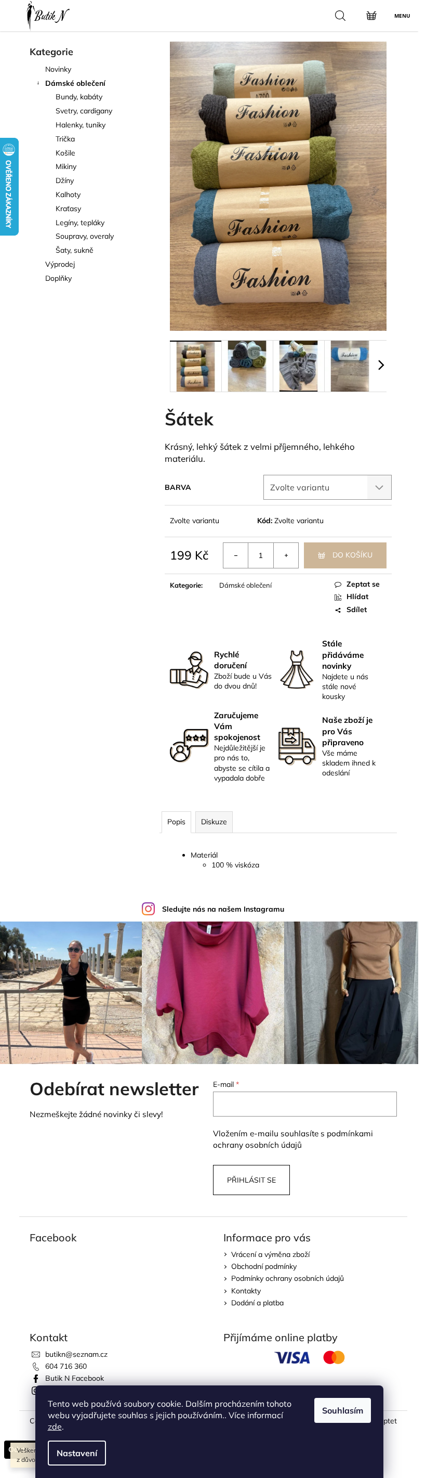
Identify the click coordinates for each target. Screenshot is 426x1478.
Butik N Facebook (74, 1378)
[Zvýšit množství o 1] (285, 555)
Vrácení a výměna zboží (270, 1254)
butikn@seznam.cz (76, 1354)
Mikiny (66, 166)
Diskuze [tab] (214, 821)
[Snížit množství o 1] (235, 555)
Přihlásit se (251, 1180)
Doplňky (58, 278)
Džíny (65, 180)
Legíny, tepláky (80, 222)
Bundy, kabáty (79, 96)
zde (55, 1426)
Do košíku (352, 555)
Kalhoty (68, 194)
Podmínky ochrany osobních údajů (287, 1278)
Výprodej (60, 264)
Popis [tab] (176, 821)
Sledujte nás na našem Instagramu (223, 909)
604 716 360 (66, 1366)
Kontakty (246, 1290)
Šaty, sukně (75, 250)
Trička (65, 139)
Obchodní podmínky (264, 1266)
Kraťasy (68, 208)
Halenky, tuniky (80, 124)
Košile (65, 153)
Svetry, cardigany (84, 110)
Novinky (58, 69)
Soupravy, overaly (85, 236)
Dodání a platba (257, 1302)
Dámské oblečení (75, 83)
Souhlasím (342, 1410)
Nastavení (77, 1453)
